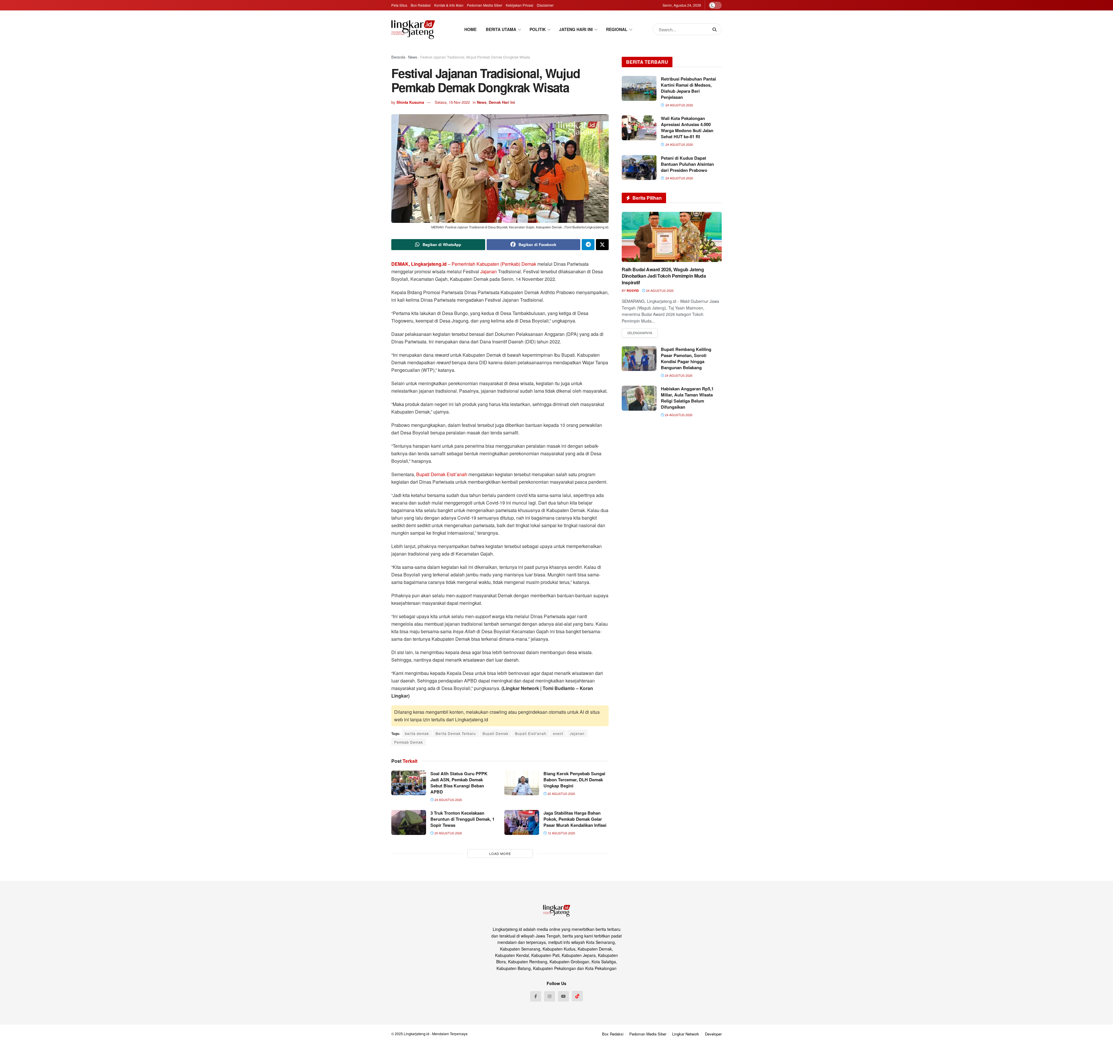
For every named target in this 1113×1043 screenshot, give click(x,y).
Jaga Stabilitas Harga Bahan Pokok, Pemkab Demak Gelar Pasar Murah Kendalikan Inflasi (574, 819)
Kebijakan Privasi (519, 5)
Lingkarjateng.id (416, 1033)
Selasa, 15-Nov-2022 (452, 102)
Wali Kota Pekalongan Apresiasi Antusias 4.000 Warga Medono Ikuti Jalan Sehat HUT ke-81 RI (687, 127)
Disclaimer (545, 5)
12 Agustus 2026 (561, 833)
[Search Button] (716, 29)
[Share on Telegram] (588, 244)
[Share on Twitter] (602, 244)
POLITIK (538, 29)
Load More (500, 853)
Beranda (398, 57)
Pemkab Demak (408, 742)
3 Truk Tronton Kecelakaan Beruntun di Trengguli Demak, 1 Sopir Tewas (462, 819)
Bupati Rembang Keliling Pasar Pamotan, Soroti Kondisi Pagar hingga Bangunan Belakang (686, 358)
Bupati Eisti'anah (530, 733)
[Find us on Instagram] (549, 996)
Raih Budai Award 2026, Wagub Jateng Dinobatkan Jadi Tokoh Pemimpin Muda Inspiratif (664, 276)
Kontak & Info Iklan (448, 5)
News (412, 57)
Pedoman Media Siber (484, 5)
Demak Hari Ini (502, 102)
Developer (713, 1034)
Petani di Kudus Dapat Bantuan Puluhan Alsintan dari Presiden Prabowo (687, 164)
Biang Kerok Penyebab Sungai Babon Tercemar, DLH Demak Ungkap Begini (574, 779)
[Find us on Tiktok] (577, 996)
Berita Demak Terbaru (456, 733)
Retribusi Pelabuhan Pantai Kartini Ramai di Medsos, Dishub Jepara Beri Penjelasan (688, 88)
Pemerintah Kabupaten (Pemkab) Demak (494, 264)
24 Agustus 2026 (448, 799)
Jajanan (489, 271)
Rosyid (633, 290)
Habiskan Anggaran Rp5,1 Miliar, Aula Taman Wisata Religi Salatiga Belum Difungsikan (687, 397)
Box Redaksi (421, 5)
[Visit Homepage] (413, 29)
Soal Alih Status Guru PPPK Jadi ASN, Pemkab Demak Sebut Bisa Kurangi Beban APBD (459, 782)
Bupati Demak (431, 474)
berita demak (417, 733)
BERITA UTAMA (501, 29)
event (558, 733)
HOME (470, 29)
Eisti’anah (457, 474)
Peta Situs (399, 5)
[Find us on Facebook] (535, 996)
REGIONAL (617, 29)
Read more (640, 333)
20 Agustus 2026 (561, 793)
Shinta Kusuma (410, 102)
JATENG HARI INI (576, 29)
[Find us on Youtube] (563, 996)
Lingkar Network (685, 1034)
